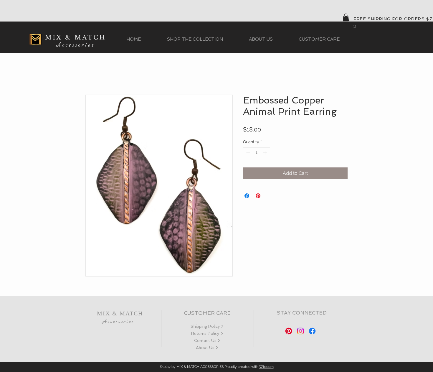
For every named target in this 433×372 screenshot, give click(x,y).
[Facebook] (312, 331)
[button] (346, 17)
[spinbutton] (256, 152)
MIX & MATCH (75, 37)
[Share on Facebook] (246, 195)
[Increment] (265, 152)
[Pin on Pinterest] (258, 195)
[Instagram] (300, 331)
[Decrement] (247, 152)
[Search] (354, 26)
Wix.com (266, 367)
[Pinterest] (288, 331)
